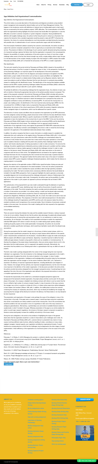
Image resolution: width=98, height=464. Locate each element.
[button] (86, 460)
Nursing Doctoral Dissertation (61, 408)
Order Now (9, 364)
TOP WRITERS (20, 1)
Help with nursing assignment (37, 417)
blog (11, 1)
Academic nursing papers (35, 400)
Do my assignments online (36, 408)
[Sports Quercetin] (1, 232)
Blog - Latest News (8, 9)
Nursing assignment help (35, 436)
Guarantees (6, 1)
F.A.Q (15, 1)
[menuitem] (38, 4)
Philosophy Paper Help (59, 438)
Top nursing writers (58, 441)
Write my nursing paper (59, 444)
